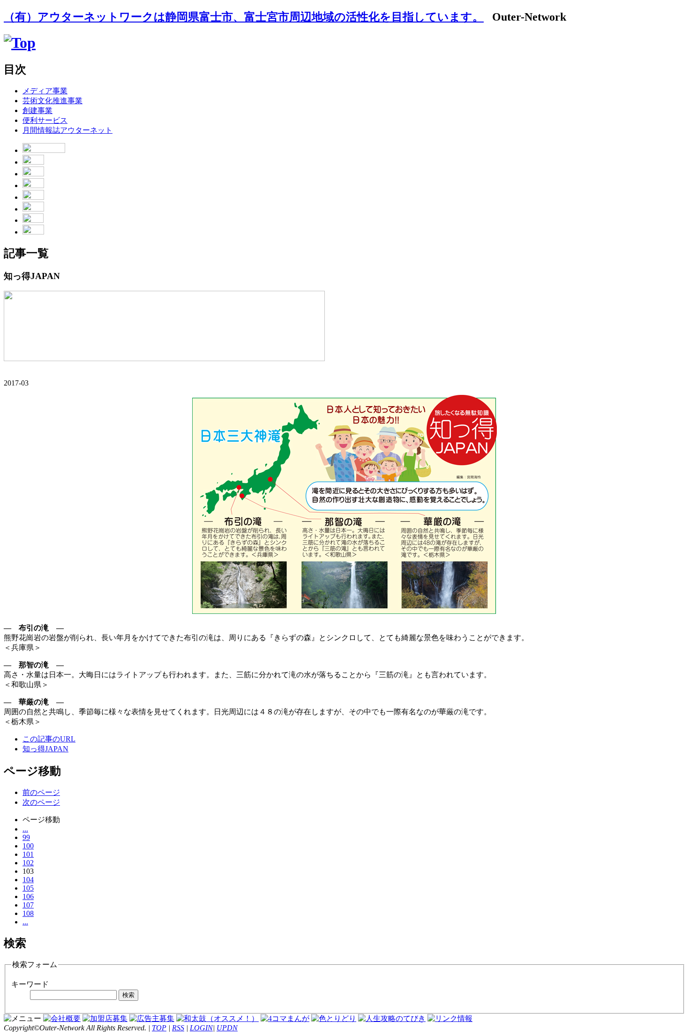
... (25, 829)
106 (28, 896)
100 (28, 846)
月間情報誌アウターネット (67, 130)
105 (28, 888)
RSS (178, 1028)
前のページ (41, 792)
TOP (159, 1028)
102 (28, 863)
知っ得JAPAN (45, 749)
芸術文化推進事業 (52, 101)
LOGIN (201, 1028)
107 (28, 905)
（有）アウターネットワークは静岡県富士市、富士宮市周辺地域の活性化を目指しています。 (244, 17)
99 (26, 837)
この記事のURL (48, 739)
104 (28, 880)
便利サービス (44, 120)
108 (28, 913)
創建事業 (37, 110)
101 (28, 854)
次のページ (41, 802)
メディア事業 (44, 91)
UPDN (227, 1028)
